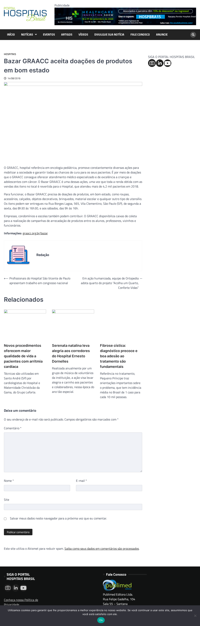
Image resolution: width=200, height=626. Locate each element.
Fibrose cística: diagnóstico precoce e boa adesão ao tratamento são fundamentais (119, 356)
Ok (101, 620)
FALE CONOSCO (140, 34)
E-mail (81, 480)
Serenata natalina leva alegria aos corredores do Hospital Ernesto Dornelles (71, 353)
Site (6, 499)
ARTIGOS (66, 34)
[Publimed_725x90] (125, 24)
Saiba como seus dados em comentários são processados (101, 548)
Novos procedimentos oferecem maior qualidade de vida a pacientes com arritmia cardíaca (23, 356)
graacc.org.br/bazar (35, 233)
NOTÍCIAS (27, 34)
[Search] (193, 35)
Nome (9, 480)
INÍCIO (11, 34)
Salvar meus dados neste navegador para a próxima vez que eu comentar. (58, 518)
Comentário (12, 428)
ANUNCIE (162, 34)
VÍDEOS (83, 34)
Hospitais (10, 54)
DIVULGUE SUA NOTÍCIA (109, 34)
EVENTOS (49, 34)
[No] (195, 616)
